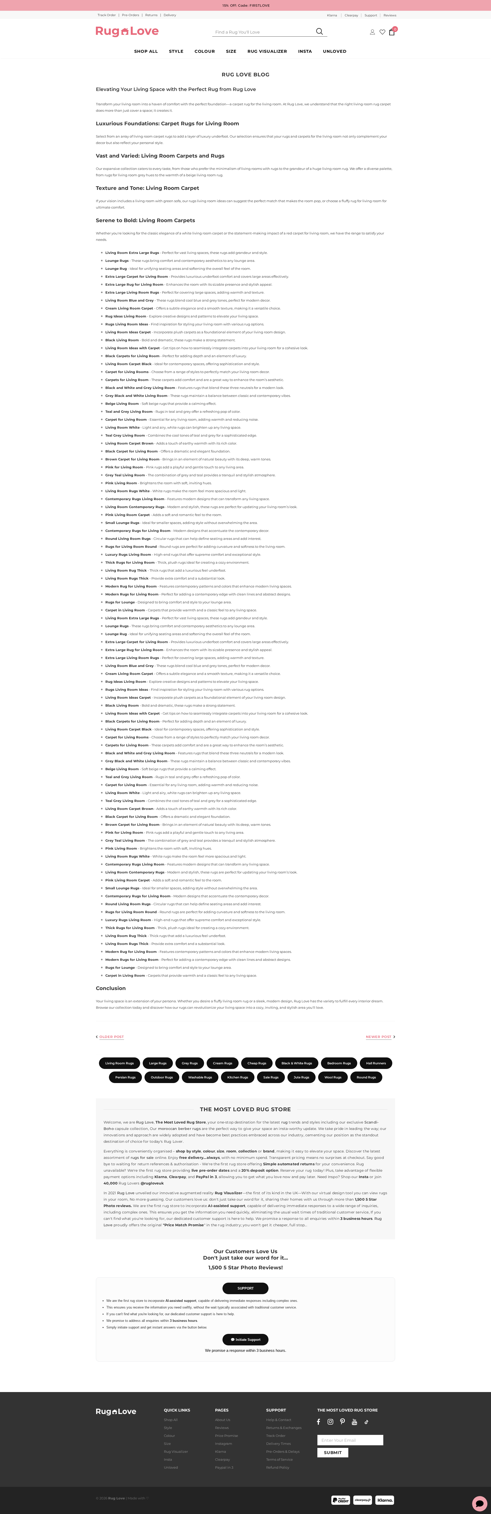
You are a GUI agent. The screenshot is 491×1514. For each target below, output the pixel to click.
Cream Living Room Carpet (129, 308)
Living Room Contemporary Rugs (134, 507)
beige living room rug (204, 175)
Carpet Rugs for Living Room (200, 123)
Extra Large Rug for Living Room (134, 284)
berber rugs (189, 1128)
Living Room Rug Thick (126, 570)
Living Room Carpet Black (128, 364)
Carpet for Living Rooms (127, 372)
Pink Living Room (121, 483)
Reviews (390, 15)
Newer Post (379, 1037)
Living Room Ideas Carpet (128, 332)
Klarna (332, 15)
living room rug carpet (372, 104)
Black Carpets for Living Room (132, 356)
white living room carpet (202, 233)
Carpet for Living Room (126, 419)
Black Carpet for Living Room (131, 451)
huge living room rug (330, 169)
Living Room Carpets (167, 220)
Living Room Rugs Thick (127, 578)
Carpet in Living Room (125, 610)
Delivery (170, 15)
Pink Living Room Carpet (127, 515)
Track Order (107, 15)
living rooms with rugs (259, 169)
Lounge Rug (116, 268)
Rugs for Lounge (120, 602)
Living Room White (122, 427)
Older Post (111, 1037)
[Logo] (127, 32)
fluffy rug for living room (362, 201)
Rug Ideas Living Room (125, 316)
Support (371, 15)
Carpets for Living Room (127, 380)
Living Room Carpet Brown (129, 443)
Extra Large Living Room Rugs (132, 292)
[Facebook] (318, 1421)
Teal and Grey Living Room (129, 411)
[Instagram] (330, 1421)
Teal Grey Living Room (125, 435)
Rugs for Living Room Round (131, 546)
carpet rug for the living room (256, 104)
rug (284, 1122)
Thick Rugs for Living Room (130, 562)
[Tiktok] (366, 1421)
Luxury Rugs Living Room (128, 554)
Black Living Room (122, 340)
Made (132, 1498)
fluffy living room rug (231, 1001)
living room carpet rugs (152, 136)
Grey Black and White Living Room (136, 396)
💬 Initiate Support (245, 1340)
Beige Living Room (122, 403)
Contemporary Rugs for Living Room (138, 531)
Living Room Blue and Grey (129, 300)
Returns (151, 15)
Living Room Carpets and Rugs (183, 156)
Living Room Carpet (172, 188)
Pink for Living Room (124, 467)
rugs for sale (142, 1157)
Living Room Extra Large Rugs (132, 253)
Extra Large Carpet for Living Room (136, 276)
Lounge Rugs (117, 261)
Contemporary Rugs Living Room (134, 499)
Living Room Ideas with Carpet (132, 348)
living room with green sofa (158, 201)
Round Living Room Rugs (128, 539)
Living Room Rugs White (127, 491)
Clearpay (351, 15)
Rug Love (145, 1122)
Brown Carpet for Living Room (132, 459)
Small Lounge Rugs (122, 523)
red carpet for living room (307, 233)
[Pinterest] (342, 1421)
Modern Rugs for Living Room (132, 594)
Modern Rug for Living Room (131, 586)
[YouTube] (354, 1421)
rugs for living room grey (125, 175)
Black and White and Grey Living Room (140, 388)
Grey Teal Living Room (125, 475)
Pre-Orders (131, 15)
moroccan (167, 1128)
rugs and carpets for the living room (312, 136)
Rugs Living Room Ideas (126, 324)
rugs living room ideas (207, 201)
